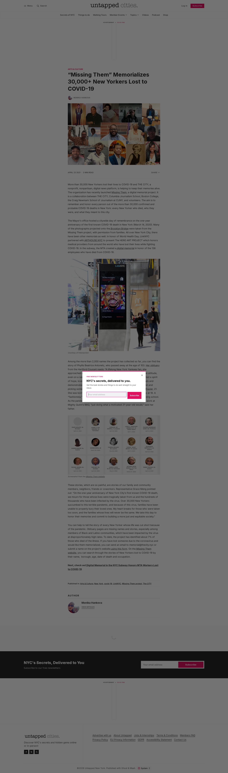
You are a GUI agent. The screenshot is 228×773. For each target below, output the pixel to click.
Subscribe (134, 395)
